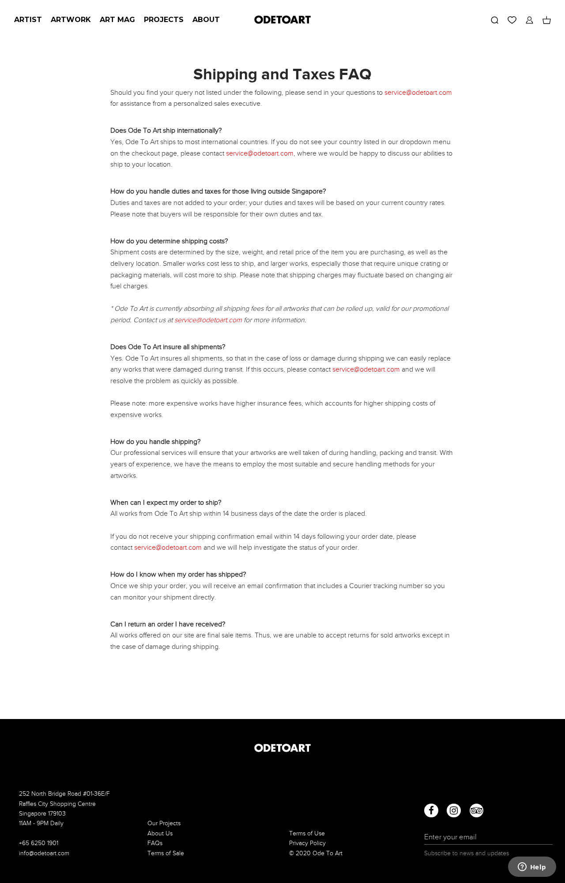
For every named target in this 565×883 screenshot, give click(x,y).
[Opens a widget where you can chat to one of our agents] (532, 868)
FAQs (154, 843)
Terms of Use (307, 833)
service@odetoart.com (418, 93)
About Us (160, 833)
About (206, 19)
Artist (28, 19)
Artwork (71, 19)
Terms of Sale (165, 853)
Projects (164, 19)
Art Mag (117, 19)
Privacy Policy (307, 843)
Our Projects (164, 823)
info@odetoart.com (44, 853)
